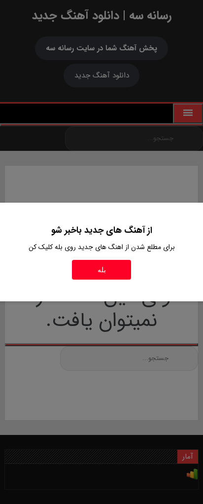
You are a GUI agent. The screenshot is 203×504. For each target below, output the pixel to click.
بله (102, 270)
